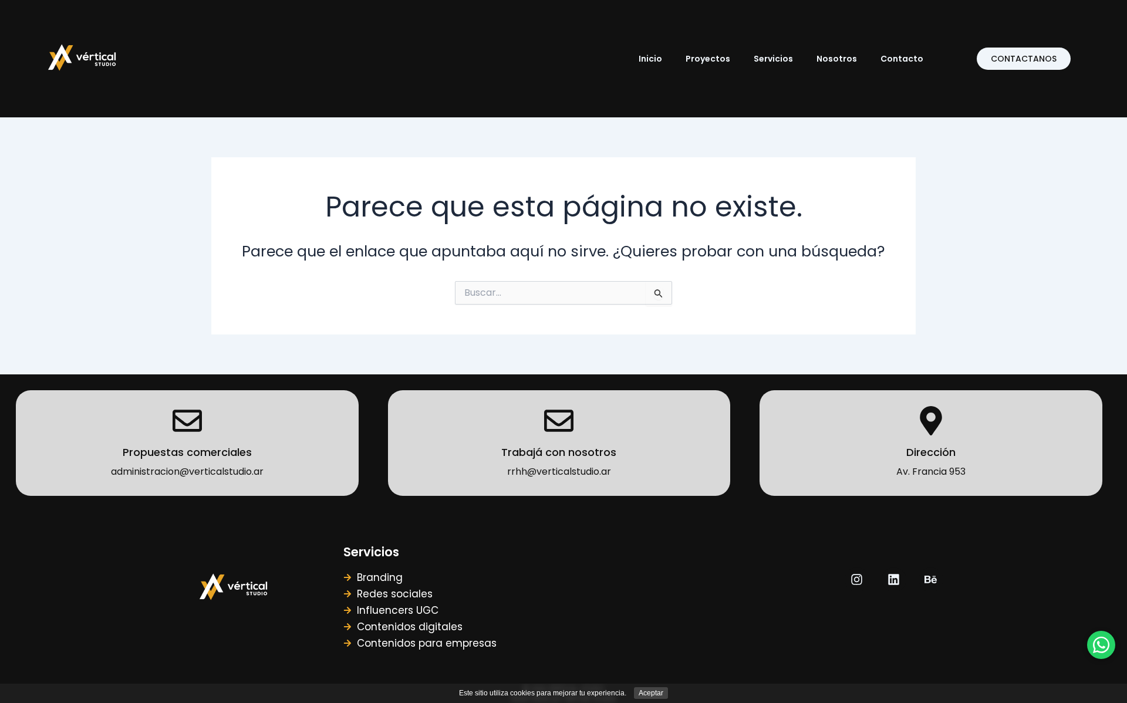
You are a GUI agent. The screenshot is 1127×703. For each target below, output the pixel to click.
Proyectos (708, 59)
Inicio (650, 59)
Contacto (901, 59)
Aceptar (651, 693)
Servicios (773, 59)
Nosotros (836, 59)
